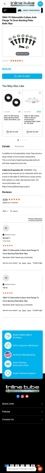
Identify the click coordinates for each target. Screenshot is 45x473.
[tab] (35, 219)
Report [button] (24, 263)
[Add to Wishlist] (20, 93)
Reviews (19, 146)
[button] (16, 60)
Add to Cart (13, 132)
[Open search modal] (4, 3)
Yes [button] (20, 263)
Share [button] (29, 263)
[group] (22, 199)
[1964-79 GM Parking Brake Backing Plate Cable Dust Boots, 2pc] (12, 100)
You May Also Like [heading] (13, 86)
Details (6, 146)
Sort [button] (5, 211)
